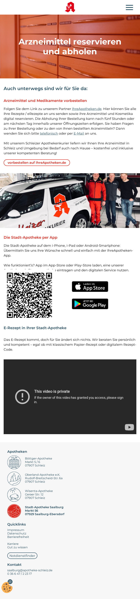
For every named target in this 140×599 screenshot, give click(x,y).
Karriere (13, 544)
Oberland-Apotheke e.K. (42, 474)
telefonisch (49, 133)
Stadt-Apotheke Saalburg (44, 507)
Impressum (15, 530)
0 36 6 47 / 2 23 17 (19, 573)
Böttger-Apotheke (38, 458)
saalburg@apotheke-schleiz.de (29, 570)
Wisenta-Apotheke (39, 491)
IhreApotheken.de (87, 109)
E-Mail (79, 133)
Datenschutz (16, 533)
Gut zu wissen (17, 547)
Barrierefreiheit (18, 537)
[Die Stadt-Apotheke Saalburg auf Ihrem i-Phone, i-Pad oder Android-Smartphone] (29, 295)
